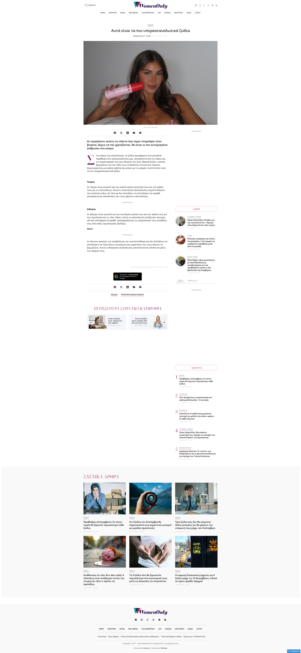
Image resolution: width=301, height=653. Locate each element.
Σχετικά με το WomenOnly (194, 636)
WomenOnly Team (142, 36)
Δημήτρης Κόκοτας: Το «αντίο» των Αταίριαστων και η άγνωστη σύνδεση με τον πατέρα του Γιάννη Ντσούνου (197, 454)
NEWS (102, 13)
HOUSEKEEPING (148, 13)
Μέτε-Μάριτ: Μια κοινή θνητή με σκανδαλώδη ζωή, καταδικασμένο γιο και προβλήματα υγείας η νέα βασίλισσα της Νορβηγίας (201, 265)
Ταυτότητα (102, 636)
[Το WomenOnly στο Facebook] (195, 5)
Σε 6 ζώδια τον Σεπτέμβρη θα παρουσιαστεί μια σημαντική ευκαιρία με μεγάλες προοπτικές (150, 525)
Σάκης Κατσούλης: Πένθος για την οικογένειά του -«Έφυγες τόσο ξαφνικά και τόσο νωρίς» (201, 222)
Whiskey (164, 648)
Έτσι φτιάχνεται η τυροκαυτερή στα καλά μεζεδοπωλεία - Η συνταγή (195, 398)
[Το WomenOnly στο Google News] (211, 5)
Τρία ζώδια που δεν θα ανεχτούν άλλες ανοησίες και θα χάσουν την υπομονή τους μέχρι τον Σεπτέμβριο (195, 525)
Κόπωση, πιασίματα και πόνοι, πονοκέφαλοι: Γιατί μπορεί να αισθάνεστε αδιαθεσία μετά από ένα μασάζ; (201, 242)
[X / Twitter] (121, 133)
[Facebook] (115, 133)
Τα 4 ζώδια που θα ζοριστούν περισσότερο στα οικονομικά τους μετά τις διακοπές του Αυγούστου (148, 578)
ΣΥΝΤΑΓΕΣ (183, 394)
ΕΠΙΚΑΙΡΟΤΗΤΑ (185, 448)
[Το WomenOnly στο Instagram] (199, 5)
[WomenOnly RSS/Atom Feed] (216, 5)
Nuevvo (147, 648)
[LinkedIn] (128, 133)
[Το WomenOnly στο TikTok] (203, 5)
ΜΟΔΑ (122, 13)
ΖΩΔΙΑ (188, 13)
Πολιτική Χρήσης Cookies (171, 636)
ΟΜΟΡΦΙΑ (113, 13)
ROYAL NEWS (192, 257)
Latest (196, 209)
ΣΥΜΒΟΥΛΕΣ (192, 280)
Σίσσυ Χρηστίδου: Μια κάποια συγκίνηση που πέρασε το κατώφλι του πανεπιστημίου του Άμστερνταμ (197, 435)
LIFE (159, 13)
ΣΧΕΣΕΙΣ (167, 13)
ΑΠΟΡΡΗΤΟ (295, 651)
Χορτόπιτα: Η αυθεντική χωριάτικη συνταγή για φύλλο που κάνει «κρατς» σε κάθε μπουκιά (196, 416)
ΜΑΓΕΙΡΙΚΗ (178, 13)
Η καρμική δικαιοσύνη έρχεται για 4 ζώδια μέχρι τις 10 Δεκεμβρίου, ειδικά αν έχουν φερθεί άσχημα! (196, 578)
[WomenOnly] (150, 5)
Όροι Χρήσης (113, 636)
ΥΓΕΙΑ (189, 235)
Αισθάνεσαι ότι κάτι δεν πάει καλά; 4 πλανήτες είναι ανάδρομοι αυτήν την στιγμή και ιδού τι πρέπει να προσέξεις (103, 579)
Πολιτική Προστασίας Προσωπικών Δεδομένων (140, 636)
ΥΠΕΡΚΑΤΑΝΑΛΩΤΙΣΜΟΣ (133, 294)
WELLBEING (133, 13)
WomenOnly (150, 611)
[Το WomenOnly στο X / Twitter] (207, 5)
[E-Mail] (134, 133)
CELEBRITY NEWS (194, 217)
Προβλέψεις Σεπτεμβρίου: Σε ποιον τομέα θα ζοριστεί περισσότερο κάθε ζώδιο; (196, 381)
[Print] (140, 133)
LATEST (198, 13)
